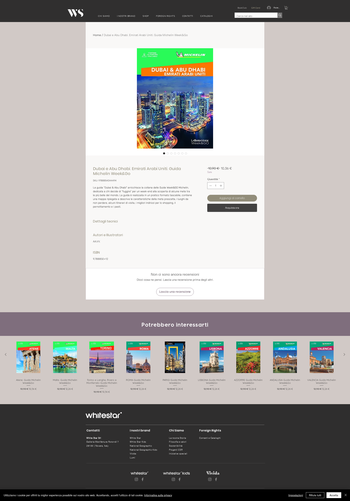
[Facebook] (142, 479)
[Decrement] (210, 185)
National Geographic (141, 445)
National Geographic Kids (143, 449)
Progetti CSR (176, 449)
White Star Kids (138, 441)
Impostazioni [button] (295, 495)
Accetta (334, 495)
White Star (135, 438)
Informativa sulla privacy (158, 495)
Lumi (132, 457)
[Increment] (221, 185)
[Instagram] (136, 479)
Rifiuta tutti (315, 495)
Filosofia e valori (177, 441)
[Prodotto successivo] (344, 354)
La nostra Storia (177, 438)
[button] (103, 15)
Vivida (133, 453)
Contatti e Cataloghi (210, 438)
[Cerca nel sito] (279, 15)
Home (97, 35)
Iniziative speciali (178, 453)
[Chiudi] (345, 495)
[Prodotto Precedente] (5, 354)
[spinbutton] (215, 185)
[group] (175, 367)
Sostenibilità (175, 445)
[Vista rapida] (28, 357)
